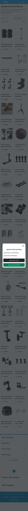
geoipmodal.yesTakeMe (14, 265)
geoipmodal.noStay (14, 260)
